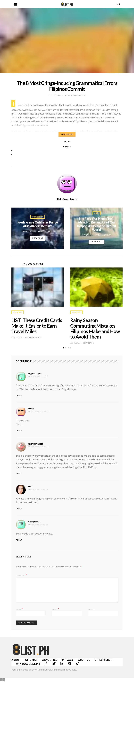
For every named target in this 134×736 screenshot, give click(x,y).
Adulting (17, 312)
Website (91, 609)
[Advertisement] (67, 704)
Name (19, 609)
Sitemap (31, 659)
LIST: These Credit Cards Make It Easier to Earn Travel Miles (36, 325)
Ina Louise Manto (33, 337)
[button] (63, 348)
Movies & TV (37, 217)
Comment (20, 575)
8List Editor (88, 343)
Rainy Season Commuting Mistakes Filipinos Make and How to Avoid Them (95, 328)
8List (96, 213)
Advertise (49, 659)
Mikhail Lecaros (44, 231)
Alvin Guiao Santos (67, 199)
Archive (84, 659)
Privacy (67, 659)
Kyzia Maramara (103, 235)
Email (55, 609)
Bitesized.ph (104, 659)
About (16, 659)
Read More (67, 134)
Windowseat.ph (28, 663)
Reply (19, 396)
